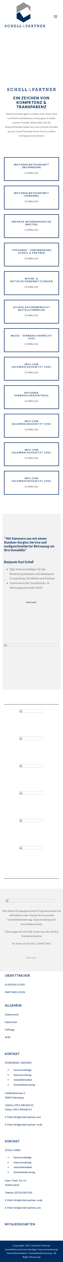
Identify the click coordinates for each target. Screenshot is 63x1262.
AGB (7, 1037)
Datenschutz (12, 1014)
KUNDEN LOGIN (15, 984)
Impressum (11, 1021)
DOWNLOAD (31, 173)
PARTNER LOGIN (15, 992)
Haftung (9, 1029)
